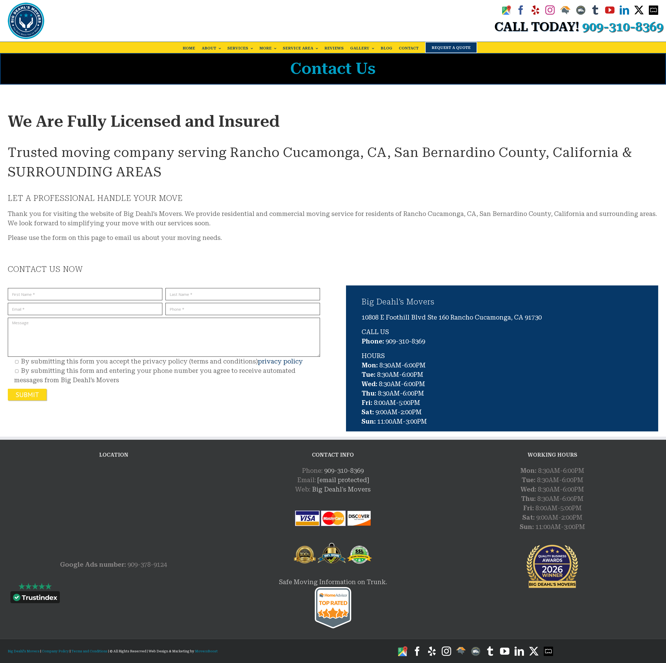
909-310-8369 (344, 470)
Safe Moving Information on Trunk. (333, 582)
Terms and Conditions (89, 651)
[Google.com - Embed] (113, 505)
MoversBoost (206, 651)
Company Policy (55, 651)
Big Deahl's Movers (341, 489)
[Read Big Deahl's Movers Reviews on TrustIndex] (35, 598)
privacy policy (280, 361)
